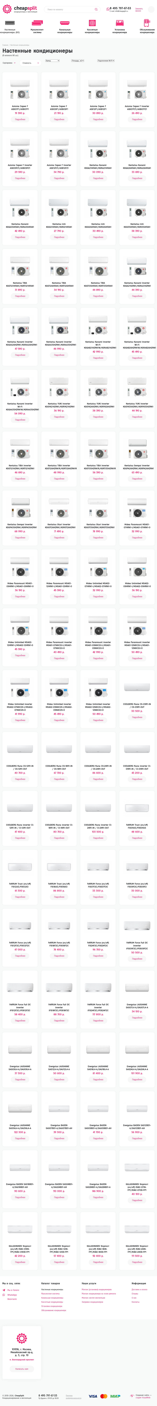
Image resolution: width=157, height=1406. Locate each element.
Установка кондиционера (119, 31)
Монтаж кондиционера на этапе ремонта (99, 1294)
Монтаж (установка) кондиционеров (96, 1289)
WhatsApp (12, 1295)
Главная (5, 45)
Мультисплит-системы (37, 31)
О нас (134, 1298)
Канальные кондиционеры (64, 31)
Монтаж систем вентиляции (93, 1298)
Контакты (135, 1302)
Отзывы (135, 1294)
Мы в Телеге (13, 1290)
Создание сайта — (143, 1395)
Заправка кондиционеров (92, 1302)
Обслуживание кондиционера (147, 31)
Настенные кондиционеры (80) (10, 31)
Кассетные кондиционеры (92, 31)
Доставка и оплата (139, 1289)
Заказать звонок (139, 10)
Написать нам (21, 1369)
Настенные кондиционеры (52, 1289)
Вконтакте (12, 1299)
